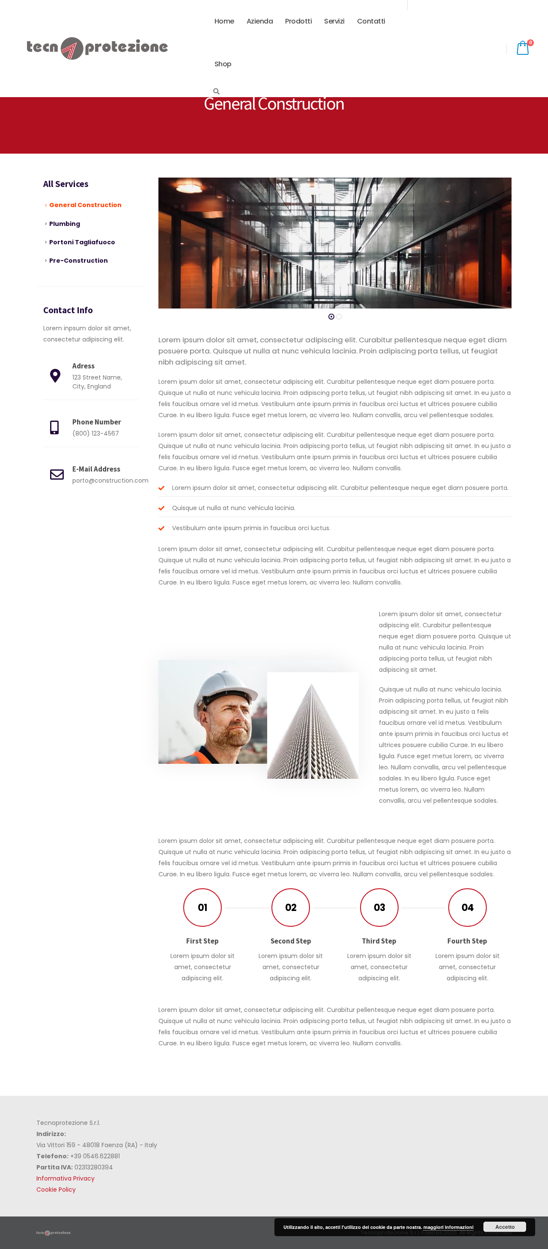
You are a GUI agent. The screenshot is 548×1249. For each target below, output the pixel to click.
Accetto (505, 1227)
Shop (223, 64)
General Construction (85, 205)
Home (224, 21)
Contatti (371, 21)
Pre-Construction (78, 260)
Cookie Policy (56, 1189)
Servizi (334, 21)
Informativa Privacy (65, 1178)
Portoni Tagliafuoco (82, 242)
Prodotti (298, 21)
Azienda (260, 21)
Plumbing (64, 224)
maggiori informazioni (448, 1227)
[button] (331, 316)
